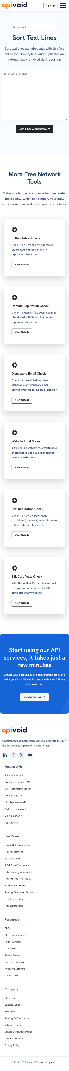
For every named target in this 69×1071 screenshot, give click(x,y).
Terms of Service (13, 1038)
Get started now (32, 697)
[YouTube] (30, 755)
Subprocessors (12, 1025)
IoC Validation (12, 858)
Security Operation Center (18, 892)
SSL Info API (11, 822)
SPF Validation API (14, 815)
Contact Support (13, 1004)
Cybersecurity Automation (18, 872)
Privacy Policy (12, 1045)
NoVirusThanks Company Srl (42, 1062)
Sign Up (50, 5)
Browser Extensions (15, 962)
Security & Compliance (16, 1018)
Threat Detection (13, 905)
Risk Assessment (13, 851)
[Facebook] (13, 755)
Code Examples (12, 941)
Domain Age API (13, 795)
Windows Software (14, 968)
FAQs (7, 928)
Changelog (10, 948)
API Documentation (15, 935)
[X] (22, 755)
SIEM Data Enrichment (16, 865)
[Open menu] (63, 5)
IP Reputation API (14, 775)
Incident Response (14, 885)
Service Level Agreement (18, 1031)
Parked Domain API (15, 809)
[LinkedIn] (5, 755)
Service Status (12, 955)
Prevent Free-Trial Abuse (18, 878)
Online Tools (11, 975)
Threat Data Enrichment (17, 845)
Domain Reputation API (17, 782)
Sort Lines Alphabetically (34, 129)
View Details (22, 264)
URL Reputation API (15, 802)
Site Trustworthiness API (17, 788)
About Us (9, 998)
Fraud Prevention (14, 899)
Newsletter (10, 1011)
